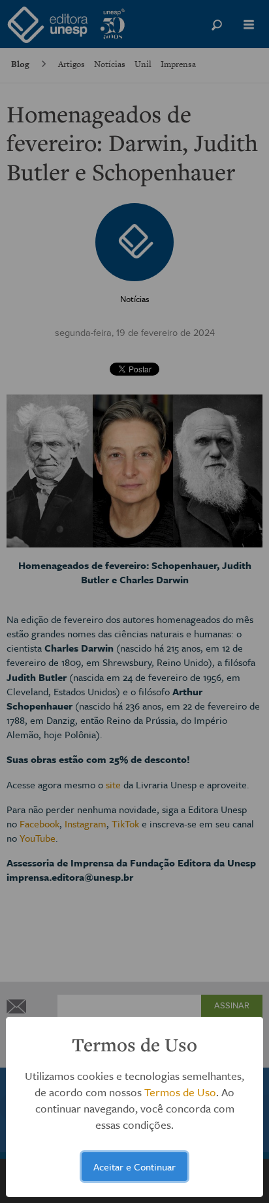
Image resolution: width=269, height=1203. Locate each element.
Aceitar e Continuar (134, 1166)
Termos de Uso (180, 1092)
